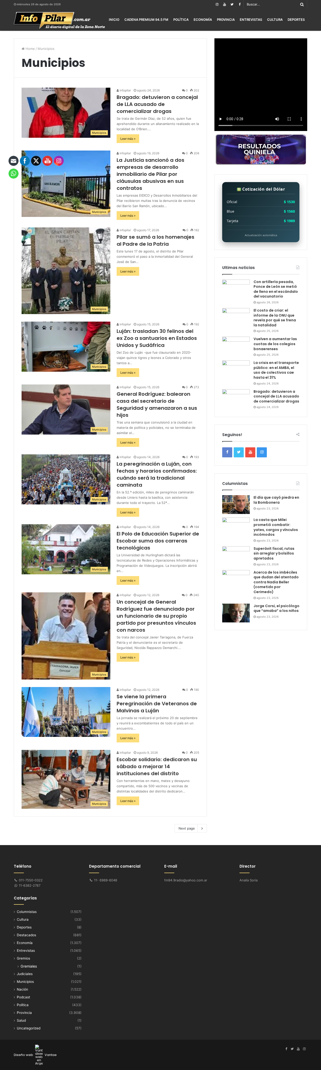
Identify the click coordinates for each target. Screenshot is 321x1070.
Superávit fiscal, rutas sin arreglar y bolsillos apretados (274, 553)
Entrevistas (251, 20)
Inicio (114, 20)
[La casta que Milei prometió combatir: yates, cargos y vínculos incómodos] (236, 526)
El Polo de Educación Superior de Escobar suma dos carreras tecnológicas (158, 540)
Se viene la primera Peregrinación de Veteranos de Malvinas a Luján (157, 703)
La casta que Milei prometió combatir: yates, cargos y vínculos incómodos (276, 527)
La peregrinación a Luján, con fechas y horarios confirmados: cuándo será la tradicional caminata (157, 474)
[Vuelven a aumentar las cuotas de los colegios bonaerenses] (236, 346)
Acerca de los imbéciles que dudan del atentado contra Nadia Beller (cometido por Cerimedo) (276, 582)
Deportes (296, 20)
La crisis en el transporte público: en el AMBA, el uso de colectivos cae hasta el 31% (276, 370)
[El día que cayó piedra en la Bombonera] (236, 504)
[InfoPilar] (59, 20)
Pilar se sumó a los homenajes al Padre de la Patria (155, 240)
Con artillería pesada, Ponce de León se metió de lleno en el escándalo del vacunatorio (276, 289)
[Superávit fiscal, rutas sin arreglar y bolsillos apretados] (236, 555)
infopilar (125, 90)
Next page (187, 828)
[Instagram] (217, 4)
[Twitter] (232, 4)
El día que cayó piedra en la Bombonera (276, 500)
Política (181, 20)
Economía (203, 20)
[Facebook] (239, 4)
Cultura (275, 20)
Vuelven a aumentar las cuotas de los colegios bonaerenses (275, 343)
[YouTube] (224, 4)
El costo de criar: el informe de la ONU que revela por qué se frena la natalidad (275, 318)
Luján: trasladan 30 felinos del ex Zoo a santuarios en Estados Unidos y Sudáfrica (157, 338)
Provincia (226, 20)
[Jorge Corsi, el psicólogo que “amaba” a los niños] (236, 613)
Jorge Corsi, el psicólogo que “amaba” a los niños (276, 608)
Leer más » (127, 139)
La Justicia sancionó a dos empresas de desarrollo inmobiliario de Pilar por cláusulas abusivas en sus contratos (150, 174)
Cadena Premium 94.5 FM (146, 20)
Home (30, 49)
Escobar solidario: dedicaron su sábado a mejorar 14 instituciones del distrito (157, 766)
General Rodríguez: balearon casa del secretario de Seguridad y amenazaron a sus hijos (157, 404)
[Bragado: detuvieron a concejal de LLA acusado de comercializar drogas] (236, 398)
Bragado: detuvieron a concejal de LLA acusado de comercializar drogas (157, 104)
